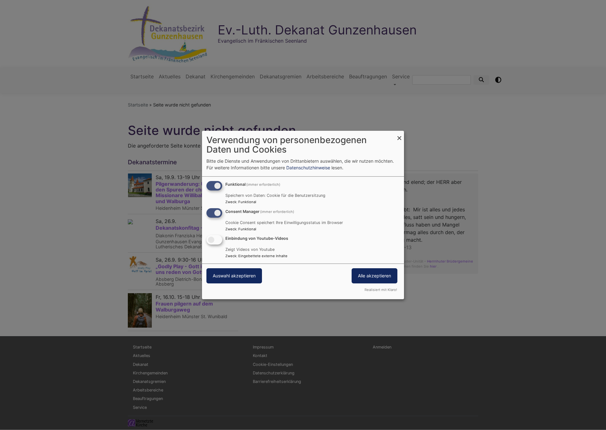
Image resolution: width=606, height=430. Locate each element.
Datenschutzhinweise (308, 167)
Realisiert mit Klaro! (381, 290)
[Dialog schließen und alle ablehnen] (399, 135)
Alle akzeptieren (374, 276)
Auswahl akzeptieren (234, 276)
